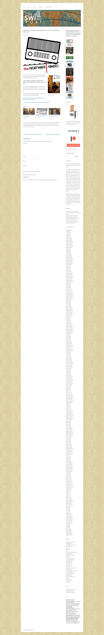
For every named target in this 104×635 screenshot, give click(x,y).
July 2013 (67, 455)
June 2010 (67, 508)
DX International (69, 546)
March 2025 (68, 254)
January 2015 (68, 429)
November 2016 (69, 398)
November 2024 (69, 260)
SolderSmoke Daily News (70, 576)
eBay (69, 604)
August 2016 (68, 402)
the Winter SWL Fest (34, 86)
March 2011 (68, 496)
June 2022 (67, 301)
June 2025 (67, 250)
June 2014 (67, 439)
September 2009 (69, 521)
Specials (35, 123)
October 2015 (68, 416)
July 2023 (67, 283)
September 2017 (69, 383)
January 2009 (68, 531)
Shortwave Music (76, 616)
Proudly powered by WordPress (28, 629)
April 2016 (67, 408)
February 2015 (68, 428)
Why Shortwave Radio (69, 622)
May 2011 (67, 493)
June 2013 (67, 457)
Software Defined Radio (72, 619)
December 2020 (68, 327)
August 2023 (68, 281)
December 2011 (68, 483)
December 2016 (68, 396)
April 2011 (67, 494)
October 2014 (68, 434)
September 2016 (69, 401)
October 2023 (68, 278)
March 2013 (68, 461)
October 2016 (68, 399)
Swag (29, 7)
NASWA (67, 556)
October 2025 (68, 244)
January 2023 (68, 291)
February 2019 (68, 359)
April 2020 (67, 339)
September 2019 (69, 349)
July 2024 (67, 265)
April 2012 (67, 477)
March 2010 (68, 513)
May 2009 (67, 526)
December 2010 (68, 500)
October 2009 (68, 520)
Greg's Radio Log (69, 553)
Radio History (68, 611)
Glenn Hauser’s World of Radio (71, 552)
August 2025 (68, 247)
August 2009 (68, 523)
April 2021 (67, 322)
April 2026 (67, 235)
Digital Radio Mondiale (70, 603)
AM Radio (67, 599)
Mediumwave (78, 608)
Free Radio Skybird (69, 605)
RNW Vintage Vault (69, 565)
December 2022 (68, 293)
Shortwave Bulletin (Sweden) (71, 570)
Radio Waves (68, 612)
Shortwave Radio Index (70, 573)
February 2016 (68, 411)
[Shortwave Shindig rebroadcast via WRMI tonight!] (54, 111)
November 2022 (69, 294)
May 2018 (67, 372)
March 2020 (68, 340)
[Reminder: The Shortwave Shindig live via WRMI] (42, 111)
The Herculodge (69, 580)
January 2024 (68, 274)
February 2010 (68, 514)
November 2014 (69, 432)
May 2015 (67, 424)
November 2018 (69, 363)
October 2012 (68, 468)
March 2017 (68, 392)
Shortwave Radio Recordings (72, 618)
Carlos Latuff (70, 601)
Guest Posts (76, 605)
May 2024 (67, 268)
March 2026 (68, 237)
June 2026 (67, 232)
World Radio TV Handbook (70, 592)
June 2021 (67, 319)
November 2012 (69, 467)
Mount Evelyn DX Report (70, 554)
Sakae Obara (68, 566)
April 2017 (67, 391)
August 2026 (68, 230)
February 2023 (68, 290)
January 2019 (68, 360)
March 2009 (68, 529)
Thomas (32, 126)
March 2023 (68, 288)
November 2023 (69, 277)
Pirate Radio (69, 610)
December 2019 (68, 345)
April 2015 (67, 425)
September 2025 (69, 245)
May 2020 (67, 337)
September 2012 (69, 470)
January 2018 (68, 378)
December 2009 (68, 517)
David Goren (52, 123)
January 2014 (68, 447)
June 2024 (67, 267)
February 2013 (68, 462)
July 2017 (67, 386)
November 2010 (69, 501)
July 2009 (67, 524)
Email (24, 161)
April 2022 (67, 304)
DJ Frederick (77, 603)
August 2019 (68, 350)
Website (24, 165)
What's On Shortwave (41, 123)
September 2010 (69, 504)
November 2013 (69, 450)
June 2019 (67, 353)
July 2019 (67, 352)
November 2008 (69, 534)
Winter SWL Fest (35, 95)
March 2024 (68, 271)
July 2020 (67, 334)
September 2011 (69, 487)
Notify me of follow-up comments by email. (31, 171)
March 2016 (68, 409)
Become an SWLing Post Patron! (71, 148)
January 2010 (68, 516)
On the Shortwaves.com (70, 559)
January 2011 (68, 498)
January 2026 (68, 240)
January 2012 (68, 481)
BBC (74, 599)
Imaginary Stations (70, 607)
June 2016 (67, 405)
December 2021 (68, 310)
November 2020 (69, 329)
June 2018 (67, 370)
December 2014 (68, 431)
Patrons (34, 7)
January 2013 (68, 464)
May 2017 (67, 389)
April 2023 (67, 287)
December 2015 (68, 414)
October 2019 (68, 347)
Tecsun (73, 620)
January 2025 (68, 257)
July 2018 (67, 369)
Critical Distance (69, 543)
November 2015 (69, 415)
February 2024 (68, 273)
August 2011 (68, 488)
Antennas (71, 599)
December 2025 (68, 241)
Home (24, 7)
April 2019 (67, 356)
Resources (40, 7)
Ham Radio (69, 606)
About (56, 7)
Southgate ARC (69, 620)
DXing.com (68, 549)
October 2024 (68, 261)
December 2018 (68, 362)
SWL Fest (67, 577)
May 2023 (67, 286)
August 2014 (68, 437)
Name (24, 156)
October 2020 (68, 330)
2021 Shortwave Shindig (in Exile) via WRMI (28, 116)
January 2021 (68, 326)
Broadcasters (34, 122)
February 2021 (68, 324)
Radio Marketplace (48, 7)
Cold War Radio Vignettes (70, 542)
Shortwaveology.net (47, 125)
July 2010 (67, 507)
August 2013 (68, 454)
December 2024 (68, 258)
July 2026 (67, 231)
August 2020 (68, 333)
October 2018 (68, 365)
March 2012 (68, 478)
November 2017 (69, 380)
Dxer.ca (67, 547)
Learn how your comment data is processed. (48, 179)
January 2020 (68, 343)
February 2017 (68, 393)
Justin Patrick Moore (70, 608)
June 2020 (67, 336)
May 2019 (67, 355)
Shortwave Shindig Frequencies (31, 125)
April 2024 (67, 270)
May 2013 (67, 458)
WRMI (74, 623)
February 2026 (68, 238)
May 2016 (67, 406)
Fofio (67, 550)
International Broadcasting (47, 122)
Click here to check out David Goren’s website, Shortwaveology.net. (36, 102)
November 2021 (69, 311)
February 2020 (68, 342)
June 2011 (67, 491)
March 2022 (68, 306)
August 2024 (68, 264)
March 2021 (68, 323)
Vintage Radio (68, 621)
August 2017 (68, 385)
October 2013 (68, 451)
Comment (25, 143)
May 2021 (67, 320)
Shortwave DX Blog (69, 572)
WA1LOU (67, 582)
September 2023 (69, 280)
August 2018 (68, 368)
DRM (67, 604)
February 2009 (68, 530)
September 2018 (69, 366)
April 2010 (67, 511)
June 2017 (67, 388)
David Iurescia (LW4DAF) (70, 602)
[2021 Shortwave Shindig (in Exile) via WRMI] (29, 111)
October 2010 (68, 503)
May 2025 (67, 251)
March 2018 (68, 375)
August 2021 (68, 316)
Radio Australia (74, 610)
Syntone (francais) (69, 579)
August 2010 (68, 506)
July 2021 (67, 317)
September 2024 (69, 263)
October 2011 (68, 485)
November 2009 (69, 519)
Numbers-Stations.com (70, 557)
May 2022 (67, 303)
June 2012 (67, 474)
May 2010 (67, 510)
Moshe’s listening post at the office (53, 134)
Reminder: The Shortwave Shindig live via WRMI (41, 116)
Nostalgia (67, 609)
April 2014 (67, 442)
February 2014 (68, 445)
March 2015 (68, 427)
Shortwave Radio (31, 123)
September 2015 (69, 418)
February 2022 (68, 307)
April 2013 (67, 460)
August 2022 (68, 299)
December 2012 (68, 465)
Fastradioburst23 (74, 604)
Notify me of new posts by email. (29, 174)
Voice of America (76, 621)
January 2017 (68, 395)
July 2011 (67, 490)
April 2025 (67, 253)
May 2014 (67, 441)
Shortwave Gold (69, 616)
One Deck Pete (72, 609)
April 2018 (67, 373)
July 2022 (67, 300)
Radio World (73, 612)
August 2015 (68, 419)
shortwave (69, 615)
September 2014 (69, 435)
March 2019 (68, 357)
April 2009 (67, 527)
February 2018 (68, 376)
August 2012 (68, 471)
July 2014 (67, 438)
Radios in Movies (74, 611)
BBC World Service (70, 600)
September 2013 (69, 452)
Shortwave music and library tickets (72, 211)
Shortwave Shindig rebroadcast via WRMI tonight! (54, 116)
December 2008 (68, 533)
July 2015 (67, 421)
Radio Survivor (68, 563)
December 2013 (68, 448)
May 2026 (67, 234)
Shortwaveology (41, 125)
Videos (77, 620)
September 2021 (69, 314)
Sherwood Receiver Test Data (71, 567)
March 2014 (68, 444)
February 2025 (68, 255)
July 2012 (67, 473)
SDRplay (75, 613)
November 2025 (69, 242)
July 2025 (67, 248)
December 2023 (68, 276)
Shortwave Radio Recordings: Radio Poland (32, 134)
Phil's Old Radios (69, 562)
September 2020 (69, 332)
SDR (73, 613)
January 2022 (68, 309)
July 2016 (67, 403)
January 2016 (68, 412)
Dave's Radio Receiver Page (71, 544)
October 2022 (68, 296)
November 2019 (69, 346)
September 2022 (69, 297)
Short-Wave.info (69, 569)
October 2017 (68, 382)
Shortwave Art (76, 615)
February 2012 (68, 480)
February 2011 (68, 497)
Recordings (69, 613)
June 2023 (67, 284)
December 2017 (68, 379)
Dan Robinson (77, 601)
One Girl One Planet (69, 560)
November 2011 (69, 484)
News (54, 122)
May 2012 (67, 475)
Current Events (39, 122)
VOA (72, 621)
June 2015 (67, 422)
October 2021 (68, 313)
